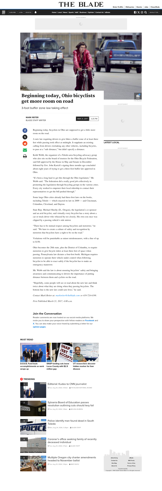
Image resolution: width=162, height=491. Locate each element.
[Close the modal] (108, 6)
